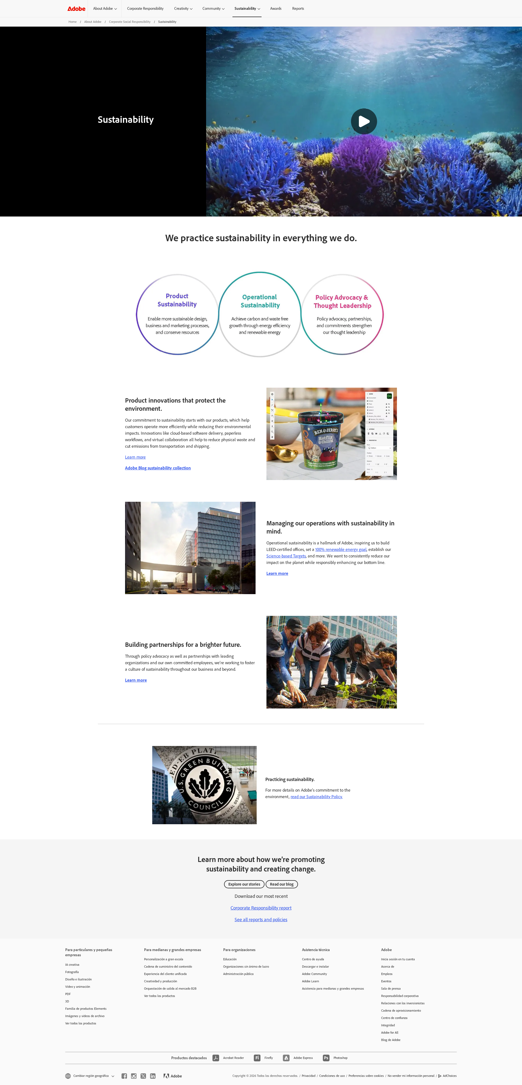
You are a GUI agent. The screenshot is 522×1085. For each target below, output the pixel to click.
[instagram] (133, 1076)
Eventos (386, 981)
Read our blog (282, 884)
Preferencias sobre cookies (366, 1076)
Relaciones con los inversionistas (403, 1003)
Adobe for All (389, 1032)
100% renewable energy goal (340, 549)
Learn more (135, 457)
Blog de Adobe (390, 1040)
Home (73, 22)
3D (67, 1001)
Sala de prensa (391, 988)
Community (211, 8)
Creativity (181, 8)
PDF (68, 994)
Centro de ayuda (313, 959)
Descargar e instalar (315, 966)
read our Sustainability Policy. (317, 796)
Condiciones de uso (332, 1076)
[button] (364, 121)
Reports (298, 8)
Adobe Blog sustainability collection (158, 468)
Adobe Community (314, 974)
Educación (230, 959)
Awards (275, 8)
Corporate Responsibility (145, 8)
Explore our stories (244, 884)
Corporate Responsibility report (261, 908)
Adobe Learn (310, 981)
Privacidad (308, 1076)
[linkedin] (153, 1076)
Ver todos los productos (80, 1023)
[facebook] (124, 1076)
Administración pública (238, 974)
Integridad (388, 1025)
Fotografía (72, 972)
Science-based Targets (286, 556)
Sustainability (245, 8)
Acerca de (387, 966)
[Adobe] (76, 8)
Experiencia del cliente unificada (165, 974)
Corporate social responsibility (130, 22)
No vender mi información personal (411, 1076)
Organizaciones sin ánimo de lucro (246, 966)
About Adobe (103, 8)
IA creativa (72, 965)
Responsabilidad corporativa (400, 996)
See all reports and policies (261, 920)
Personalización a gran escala (163, 959)
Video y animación (77, 987)
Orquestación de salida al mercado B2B (170, 988)
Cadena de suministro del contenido (168, 966)
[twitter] (143, 1076)
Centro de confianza (394, 1018)
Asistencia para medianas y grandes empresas (333, 988)
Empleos (387, 974)
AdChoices (450, 1076)
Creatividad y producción (160, 981)
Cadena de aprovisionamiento (401, 1010)
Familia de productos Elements (86, 1009)
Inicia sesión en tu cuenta (398, 959)
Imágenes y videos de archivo (84, 1016)
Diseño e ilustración (78, 979)
